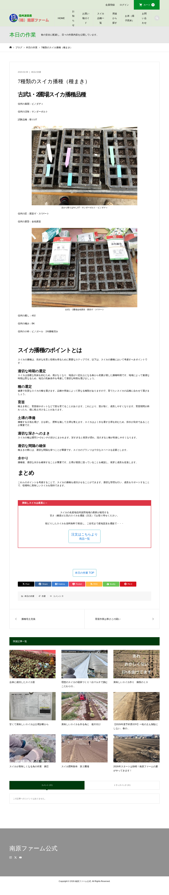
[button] (84, 536)
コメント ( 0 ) (46, 785)
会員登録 (110, 4)
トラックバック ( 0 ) (122, 785)
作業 (44, 596)
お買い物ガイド (85, 18)
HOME (61, 18)
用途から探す (114, 18)
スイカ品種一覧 (100, 18)
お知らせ (73, 18)
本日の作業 (36, 72)
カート (148, 4)
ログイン (124, 4)
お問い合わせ (144, 18)
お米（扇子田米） (129, 18)
